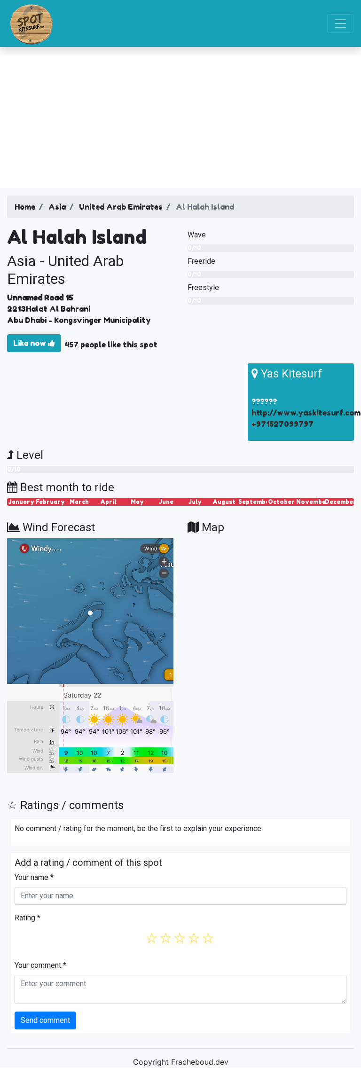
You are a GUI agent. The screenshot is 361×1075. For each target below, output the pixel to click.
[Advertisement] (180, 117)
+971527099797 (282, 424)
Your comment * (40, 965)
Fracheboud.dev (199, 1062)
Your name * (34, 877)
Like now (30, 343)
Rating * (27, 917)
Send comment (45, 1020)
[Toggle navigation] (340, 23)
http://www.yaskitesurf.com (306, 412)
